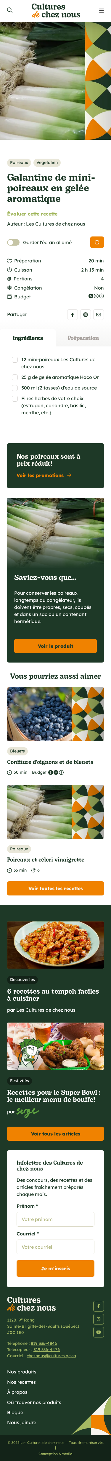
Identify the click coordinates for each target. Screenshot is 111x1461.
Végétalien (47, 162)
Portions (23, 279)
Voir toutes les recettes (55, 888)
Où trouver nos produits (34, 1402)
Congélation (28, 288)
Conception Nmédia (55, 1454)
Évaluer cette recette (32, 214)
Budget (22, 297)
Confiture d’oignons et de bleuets (50, 761)
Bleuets (17, 751)
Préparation (27, 261)
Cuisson (23, 270)
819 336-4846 (44, 1343)
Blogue (15, 1412)
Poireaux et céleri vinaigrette (45, 859)
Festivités (19, 1080)
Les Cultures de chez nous (55, 224)
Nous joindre (21, 1422)
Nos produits (21, 1372)
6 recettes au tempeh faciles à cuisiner (53, 994)
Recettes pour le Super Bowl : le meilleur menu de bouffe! (54, 1095)
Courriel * (28, 1234)
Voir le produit (55, 646)
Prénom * (27, 1206)
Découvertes (22, 979)
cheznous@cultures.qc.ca (51, 1355)
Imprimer (97, 242)
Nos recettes (21, 1382)
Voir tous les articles (55, 1134)
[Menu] (101, 11)
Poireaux (19, 162)
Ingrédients (28, 337)
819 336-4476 (46, 1349)
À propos (17, 1392)
